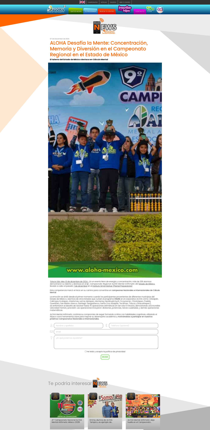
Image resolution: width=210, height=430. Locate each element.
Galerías (113, 2)
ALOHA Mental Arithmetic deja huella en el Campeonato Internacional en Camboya (141, 421)
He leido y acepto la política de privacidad (106, 352)
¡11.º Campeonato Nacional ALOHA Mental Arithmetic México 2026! (67, 421)
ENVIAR (105, 357)
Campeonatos (93, 2)
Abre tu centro (124, 2)
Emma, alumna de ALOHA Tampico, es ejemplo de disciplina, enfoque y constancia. (104, 421)
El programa (90, 11)
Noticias (104, 2)
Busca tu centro (107, 11)
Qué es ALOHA (75, 11)
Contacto (140, 11)
